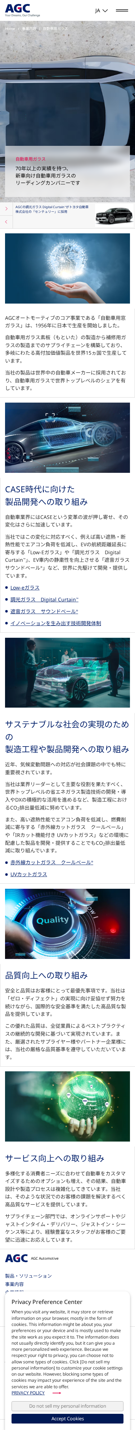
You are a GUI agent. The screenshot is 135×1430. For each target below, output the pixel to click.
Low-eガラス (25, 587)
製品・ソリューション (28, 1276)
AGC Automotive (44, 1258)
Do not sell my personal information (67, 1406)
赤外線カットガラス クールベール (51, 862)
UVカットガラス (28, 874)
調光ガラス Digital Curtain (44, 599)
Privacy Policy (28, 1392)
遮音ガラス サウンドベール (44, 611)
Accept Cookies (67, 1418)
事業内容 (14, 1284)
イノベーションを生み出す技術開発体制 (55, 623)
